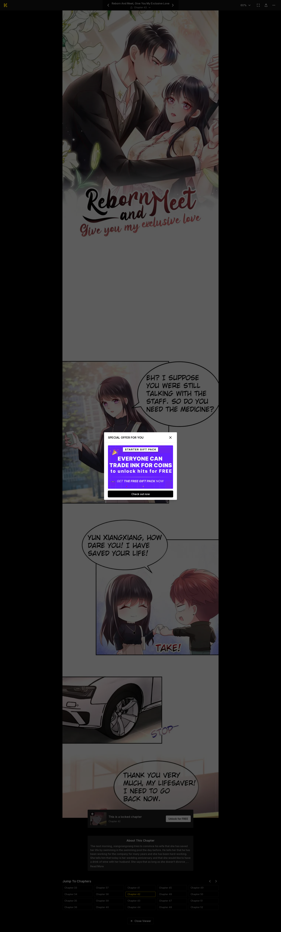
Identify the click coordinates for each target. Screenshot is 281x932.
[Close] (170, 437)
